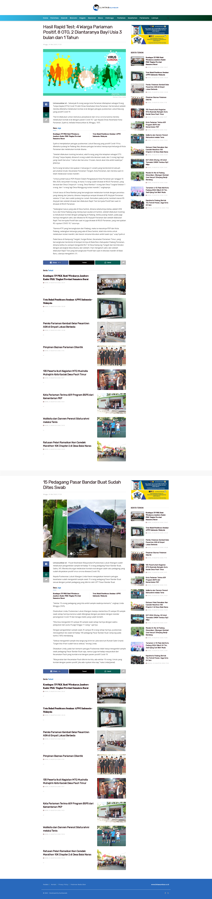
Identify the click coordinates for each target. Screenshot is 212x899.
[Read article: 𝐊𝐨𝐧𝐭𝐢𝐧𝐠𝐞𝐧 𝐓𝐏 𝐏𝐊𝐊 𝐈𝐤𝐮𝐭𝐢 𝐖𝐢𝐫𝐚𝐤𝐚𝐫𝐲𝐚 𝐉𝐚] (111, 284)
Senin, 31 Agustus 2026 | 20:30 (54, 306)
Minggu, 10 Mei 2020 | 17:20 (52, 494)
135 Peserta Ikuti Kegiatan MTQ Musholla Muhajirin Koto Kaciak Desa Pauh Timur (157, 112)
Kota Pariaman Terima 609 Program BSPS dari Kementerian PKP (156, 124)
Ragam (83, 18)
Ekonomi (73, 18)
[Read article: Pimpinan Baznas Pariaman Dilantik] (111, 356)
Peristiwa (54, 18)
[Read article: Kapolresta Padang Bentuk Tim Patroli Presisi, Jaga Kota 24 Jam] (137, 204)
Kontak (53, 884)
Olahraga (109, 18)
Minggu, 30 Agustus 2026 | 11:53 (158, 208)
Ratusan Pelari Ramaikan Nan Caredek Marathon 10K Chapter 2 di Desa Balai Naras (157, 149)
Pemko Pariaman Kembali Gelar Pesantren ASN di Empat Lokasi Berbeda (157, 87)
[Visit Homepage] (106, 7)
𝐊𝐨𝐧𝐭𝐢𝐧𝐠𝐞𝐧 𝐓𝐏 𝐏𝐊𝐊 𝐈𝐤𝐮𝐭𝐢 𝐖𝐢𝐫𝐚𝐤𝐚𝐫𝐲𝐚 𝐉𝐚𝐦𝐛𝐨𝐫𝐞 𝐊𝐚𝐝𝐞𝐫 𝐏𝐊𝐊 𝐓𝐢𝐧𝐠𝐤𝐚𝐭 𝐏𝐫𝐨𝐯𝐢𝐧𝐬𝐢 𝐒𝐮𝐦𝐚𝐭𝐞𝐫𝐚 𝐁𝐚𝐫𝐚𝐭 (67, 136)
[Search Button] (168, 18)
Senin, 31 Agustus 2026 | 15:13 (54, 401)
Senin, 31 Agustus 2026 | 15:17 (54, 378)
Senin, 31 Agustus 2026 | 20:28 (54, 330)
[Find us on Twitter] (168, 893)
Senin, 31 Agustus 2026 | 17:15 (54, 350)
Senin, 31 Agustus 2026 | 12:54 (157, 195)
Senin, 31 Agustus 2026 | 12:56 (157, 182)
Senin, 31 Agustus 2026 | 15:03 (54, 425)
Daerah (64, 18)
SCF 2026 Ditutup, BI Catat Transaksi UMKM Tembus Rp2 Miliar (157, 162)
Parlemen (121, 18)
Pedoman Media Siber (78, 884)
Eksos (100, 18)
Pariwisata (144, 18)
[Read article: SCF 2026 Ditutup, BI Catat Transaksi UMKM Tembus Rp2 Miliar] (137, 163)
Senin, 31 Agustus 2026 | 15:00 (54, 449)
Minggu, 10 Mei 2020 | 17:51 (52, 44)
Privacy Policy (63, 884)
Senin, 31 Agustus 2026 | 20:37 (54, 282)
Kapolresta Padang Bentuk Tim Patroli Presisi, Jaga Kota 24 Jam (157, 202)
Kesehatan (132, 18)
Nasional (92, 18)
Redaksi (45, 884)
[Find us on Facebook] (165, 893)
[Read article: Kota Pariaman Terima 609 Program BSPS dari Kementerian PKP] (111, 403)
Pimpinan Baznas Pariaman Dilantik (63, 347)
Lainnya (154, 18)
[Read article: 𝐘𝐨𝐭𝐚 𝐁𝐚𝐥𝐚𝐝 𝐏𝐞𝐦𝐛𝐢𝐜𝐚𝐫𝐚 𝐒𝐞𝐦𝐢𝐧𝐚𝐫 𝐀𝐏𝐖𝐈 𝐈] (111, 308)
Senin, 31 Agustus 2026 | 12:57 (157, 167)
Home (45, 18)
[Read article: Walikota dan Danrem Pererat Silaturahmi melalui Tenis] (111, 427)
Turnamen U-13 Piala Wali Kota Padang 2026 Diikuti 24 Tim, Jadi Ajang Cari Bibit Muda (157, 190)
